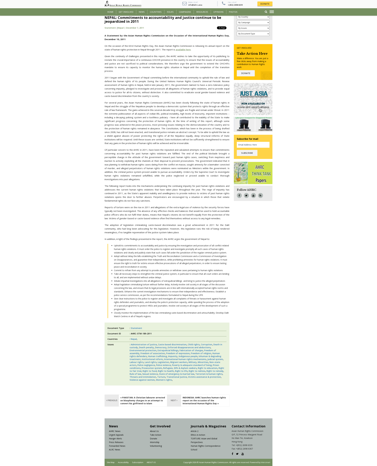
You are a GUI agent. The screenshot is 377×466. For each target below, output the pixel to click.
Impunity (172, 356)
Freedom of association (152, 353)
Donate (153, 438)
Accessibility (123, 462)
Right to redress (197, 371)
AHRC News (114, 431)
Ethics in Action (198, 434)
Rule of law (135, 374)
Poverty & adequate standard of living (192, 365)
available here (183, 49)
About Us (154, 431)
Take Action (155, 434)
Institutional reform (152, 359)
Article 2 (194, 431)
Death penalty (146, 347)
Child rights (194, 344)
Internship (154, 442)
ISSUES (170, 11)
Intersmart (265, 462)
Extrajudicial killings (168, 350)
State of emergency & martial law (176, 374)
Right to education (207, 368)
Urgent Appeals (116, 434)
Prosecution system (152, 368)
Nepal (134, 339)
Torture (161, 376)
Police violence (163, 365)
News (142, 11)
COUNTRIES (156, 11)
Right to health (166, 371)
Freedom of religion (201, 353)
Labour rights (137, 362)
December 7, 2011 (135, 27)
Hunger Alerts (115, 438)
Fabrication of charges (191, 350)
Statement (110, 27)
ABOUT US (151, 462)
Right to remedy (214, 371)
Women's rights (164, 379)
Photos (233, 11)
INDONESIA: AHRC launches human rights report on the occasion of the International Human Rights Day (204, 400)
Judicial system (215, 359)
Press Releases (116, 442)
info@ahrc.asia (195, 5)
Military (192, 362)
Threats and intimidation (143, 376)
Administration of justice (144, 344)
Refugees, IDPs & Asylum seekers (180, 368)
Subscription (137, 462)
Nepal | (122, 27)
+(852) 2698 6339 (235, 5)
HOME (110, 11)
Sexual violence (150, 374)
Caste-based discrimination (172, 344)
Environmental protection (143, 350)
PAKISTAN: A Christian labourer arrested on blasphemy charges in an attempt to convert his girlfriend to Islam (142, 400)
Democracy (161, 347)
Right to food (150, 371)
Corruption (206, 344)
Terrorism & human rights (209, 374)
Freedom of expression (178, 353)
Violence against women (142, 379)
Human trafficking (157, 356)
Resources (202, 11)
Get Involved (126, 11)
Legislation (163, 362)
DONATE (264, 3)
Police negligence (146, 365)
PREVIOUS (112, 400)
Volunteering (156, 445)
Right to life (181, 371)
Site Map (111, 462)
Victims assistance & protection (204, 376)
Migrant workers (178, 362)
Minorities (203, 362)
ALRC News (114, 449)
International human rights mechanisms (185, 359)
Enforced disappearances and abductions (189, 347)
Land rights (151, 362)
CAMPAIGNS (185, 11)
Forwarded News (117, 445)
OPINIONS (218, 11)
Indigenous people (188, 356)
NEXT (174, 400)
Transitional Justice (177, 376)
